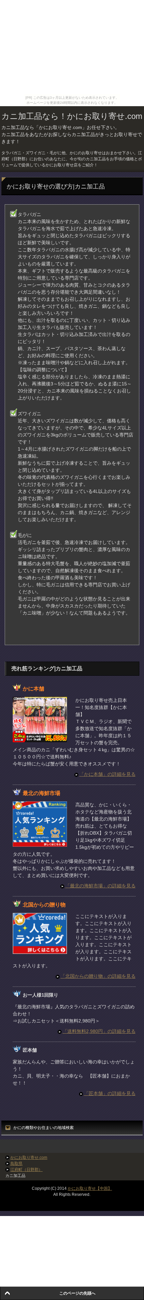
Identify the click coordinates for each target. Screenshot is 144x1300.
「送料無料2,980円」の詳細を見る (99, 1031)
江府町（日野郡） (26, 1169)
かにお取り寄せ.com (28, 1157)
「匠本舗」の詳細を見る (110, 1093)
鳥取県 (16, 1163)
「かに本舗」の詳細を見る (107, 774)
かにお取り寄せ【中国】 (90, 1188)
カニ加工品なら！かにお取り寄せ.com (71, 116)
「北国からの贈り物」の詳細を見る (98, 976)
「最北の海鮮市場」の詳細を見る (100, 885)
